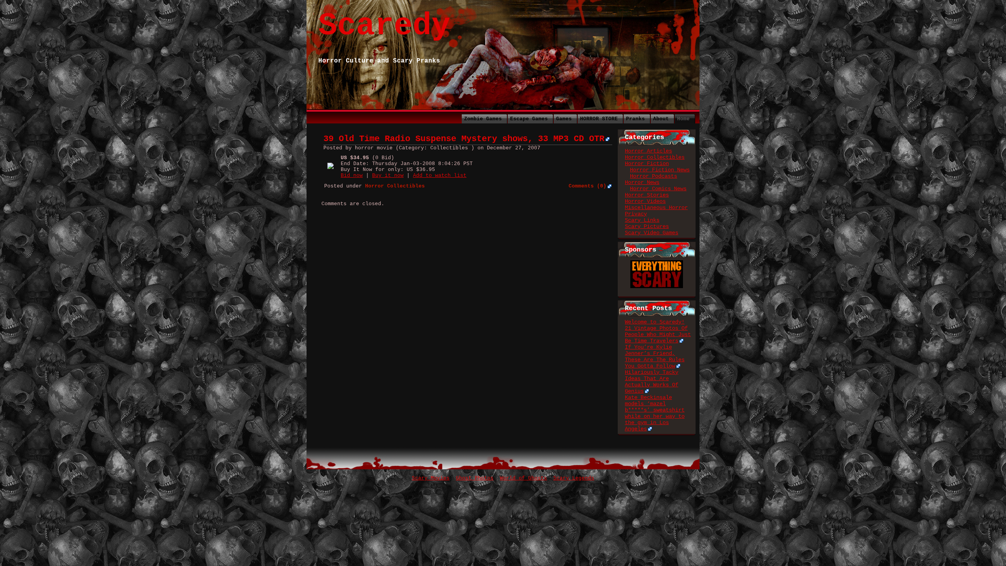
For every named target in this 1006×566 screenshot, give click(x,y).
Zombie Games (483, 119)
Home (683, 119)
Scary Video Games (651, 233)
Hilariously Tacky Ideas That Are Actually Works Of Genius (651, 381)
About (661, 119)
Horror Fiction (647, 163)
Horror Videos (645, 201)
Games (564, 119)
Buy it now (388, 175)
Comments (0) (587, 186)
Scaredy (384, 26)
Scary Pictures (647, 226)
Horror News (642, 182)
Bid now (352, 175)
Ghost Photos (475, 478)
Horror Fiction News (660, 170)
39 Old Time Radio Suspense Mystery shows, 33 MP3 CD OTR (463, 139)
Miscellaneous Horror (656, 207)
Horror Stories (647, 195)
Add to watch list (439, 175)
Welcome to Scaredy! (655, 322)
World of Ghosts (523, 478)
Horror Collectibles (655, 157)
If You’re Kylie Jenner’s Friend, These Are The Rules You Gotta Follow (655, 356)
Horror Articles (648, 151)
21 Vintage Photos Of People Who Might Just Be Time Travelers (658, 334)
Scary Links (642, 220)
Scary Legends (573, 478)
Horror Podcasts (653, 176)
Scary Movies (431, 478)
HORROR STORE (599, 119)
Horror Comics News (658, 189)
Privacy (636, 214)
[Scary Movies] (656, 263)
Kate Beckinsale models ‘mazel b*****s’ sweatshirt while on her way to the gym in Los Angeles (655, 413)
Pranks (635, 119)
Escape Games (529, 119)
